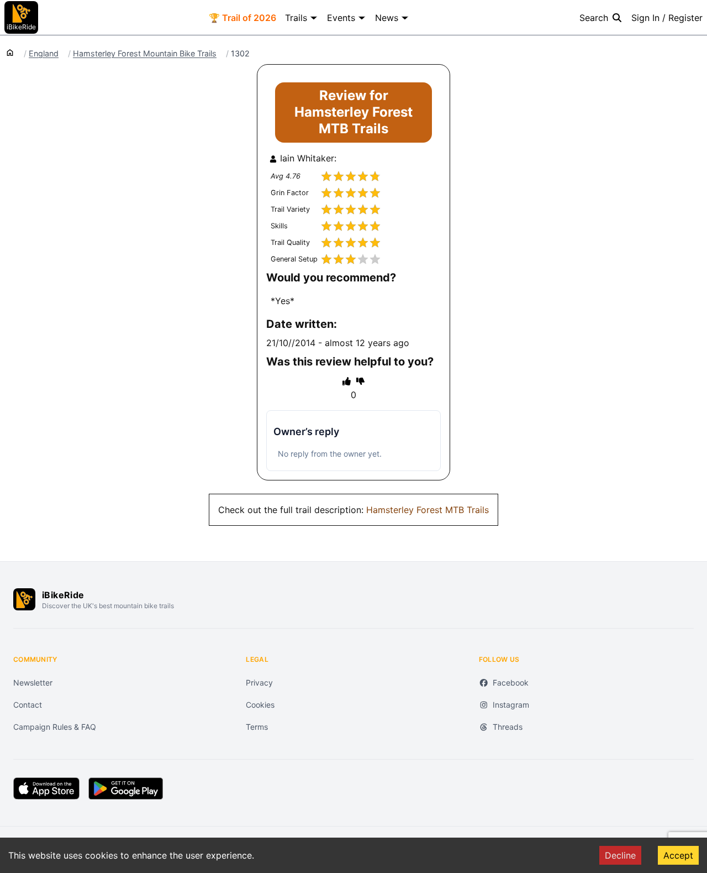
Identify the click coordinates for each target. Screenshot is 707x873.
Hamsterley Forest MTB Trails (427, 509)
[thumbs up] (347, 381)
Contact (27, 704)
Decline (620, 855)
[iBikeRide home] (24, 599)
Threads (508, 726)
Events (341, 17)
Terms (257, 726)
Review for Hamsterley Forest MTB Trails (353, 112)
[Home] (10, 52)
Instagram (511, 704)
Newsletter (32, 682)
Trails (296, 17)
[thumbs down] (360, 381)
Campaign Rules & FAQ (54, 726)
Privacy (259, 682)
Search (593, 17)
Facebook (511, 682)
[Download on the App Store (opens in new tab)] (46, 788)
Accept (678, 855)
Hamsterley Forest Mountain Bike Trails (145, 53)
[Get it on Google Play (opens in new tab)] (125, 788)
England (44, 53)
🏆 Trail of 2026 (242, 17)
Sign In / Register (667, 17)
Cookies (260, 704)
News (386, 17)
